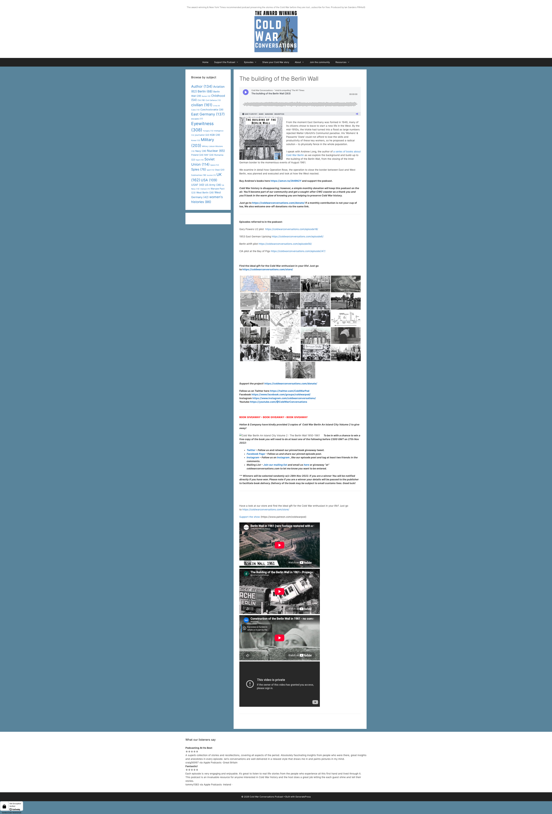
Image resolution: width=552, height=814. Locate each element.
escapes (197, 119)
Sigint (200, 160)
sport (210, 170)
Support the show (249, 516)
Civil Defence (213, 100)
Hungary (208, 131)
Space (214, 165)
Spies (198, 169)
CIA (201, 100)
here (306, 464)
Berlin (205, 91)
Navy (200, 151)
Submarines (198, 175)
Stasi (219, 169)
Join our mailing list (275, 464)
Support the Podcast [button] (224, 62)
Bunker (206, 96)
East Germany (208, 114)
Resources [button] (341, 62)
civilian (201, 105)
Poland (197, 155)
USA (209, 180)
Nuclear (216, 151)
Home (205, 62)
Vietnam (205, 189)
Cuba (195, 110)
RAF (209, 155)
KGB (215, 134)
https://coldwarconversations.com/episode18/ (291, 229)
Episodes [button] (248, 62)
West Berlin (205, 192)
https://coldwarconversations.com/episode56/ (285, 243)
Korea (195, 140)
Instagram (253, 457)
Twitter (251, 450)
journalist (202, 135)
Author (201, 86)
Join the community (320, 62)
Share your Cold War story (275, 62)
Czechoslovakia (211, 109)
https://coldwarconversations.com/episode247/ (298, 251)
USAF (197, 184)
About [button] (298, 62)
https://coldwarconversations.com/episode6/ (297, 236)
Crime (216, 106)
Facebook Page (256, 453)
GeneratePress (303, 796)
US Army (213, 184)
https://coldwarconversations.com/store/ (265, 509)
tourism (211, 175)
